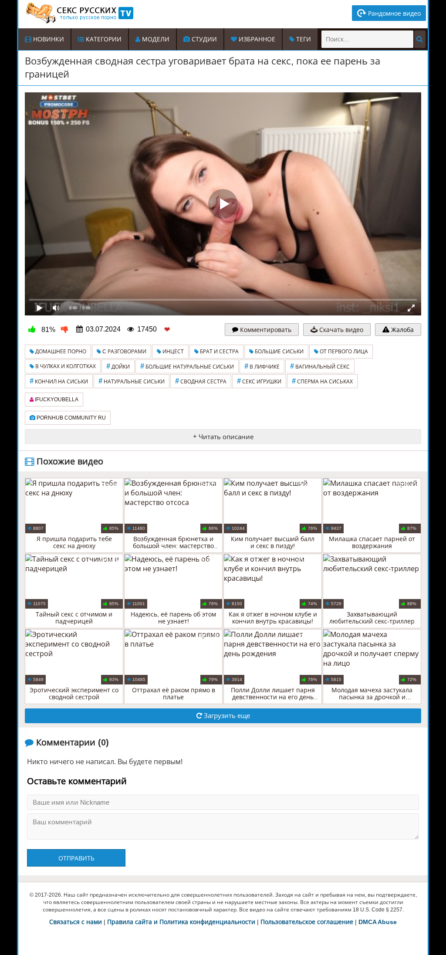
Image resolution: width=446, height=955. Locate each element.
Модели (154, 39)
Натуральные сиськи (131, 381)
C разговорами (123, 352)
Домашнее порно (60, 352)
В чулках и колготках (65, 366)
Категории (103, 39)
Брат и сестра (219, 352)
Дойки (118, 366)
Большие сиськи (278, 352)
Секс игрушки (259, 381)
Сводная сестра (200, 381)
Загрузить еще (226, 715)
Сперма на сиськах (322, 381)
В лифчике (262, 366)
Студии (203, 39)
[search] (420, 39)
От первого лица (343, 352)
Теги (302, 39)
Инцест (172, 352)
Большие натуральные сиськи (187, 366)
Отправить (76, 858)
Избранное (256, 39)
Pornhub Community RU (70, 418)
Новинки (47, 39)
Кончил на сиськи (59, 381)
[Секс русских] (78, 13)
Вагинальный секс (320, 366)
